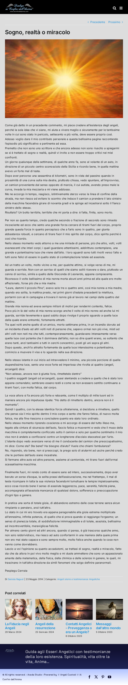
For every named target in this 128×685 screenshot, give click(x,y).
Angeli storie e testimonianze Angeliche (78, 579)
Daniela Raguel (16, 579)
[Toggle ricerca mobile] (114, 8)
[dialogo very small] (10, 650)
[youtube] (109, 677)
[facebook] (89, 677)
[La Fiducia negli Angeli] (18, 600)
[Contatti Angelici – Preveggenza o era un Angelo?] (79, 600)
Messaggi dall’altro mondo (108, 626)
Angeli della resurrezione (45, 626)
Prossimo (114, 22)
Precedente (97, 22)
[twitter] (96, 677)
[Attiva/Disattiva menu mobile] (121, 8)
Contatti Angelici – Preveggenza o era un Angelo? (79, 628)
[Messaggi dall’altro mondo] (109, 600)
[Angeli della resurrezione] (48, 600)
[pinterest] (102, 677)
